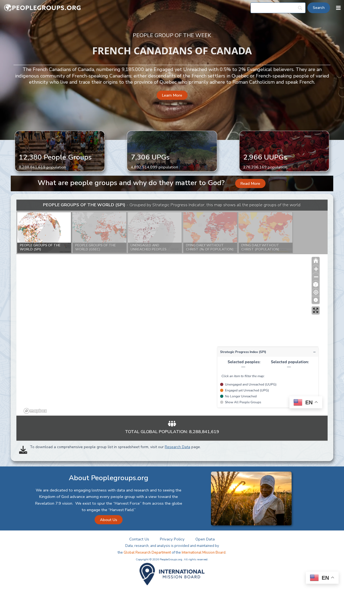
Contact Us (139, 539)
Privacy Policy (172, 539)
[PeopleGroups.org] (42, 8)
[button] (172, 95)
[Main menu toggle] (338, 7)
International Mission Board (203, 552)
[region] (172, 308)
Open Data (205, 539)
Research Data (177, 447)
